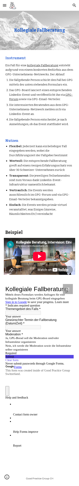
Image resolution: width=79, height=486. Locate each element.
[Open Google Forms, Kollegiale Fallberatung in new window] (68, 289)
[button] (4, 5)
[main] (39, 30)
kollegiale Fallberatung (42, 65)
